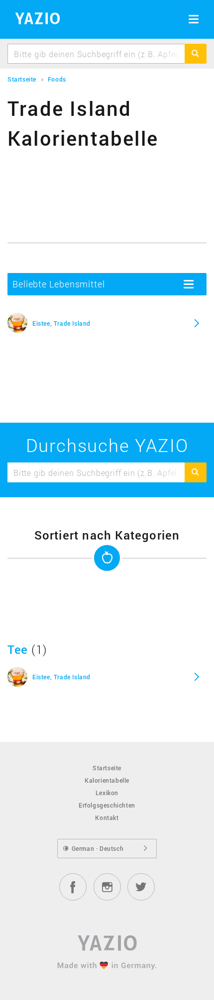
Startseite (107, 768)
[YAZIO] (34, 20)
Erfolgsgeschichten (107, 805)
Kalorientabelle (107, 780)
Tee (17, 649)
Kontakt (106, 817)
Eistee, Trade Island (61, 323)
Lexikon (107, 793)
